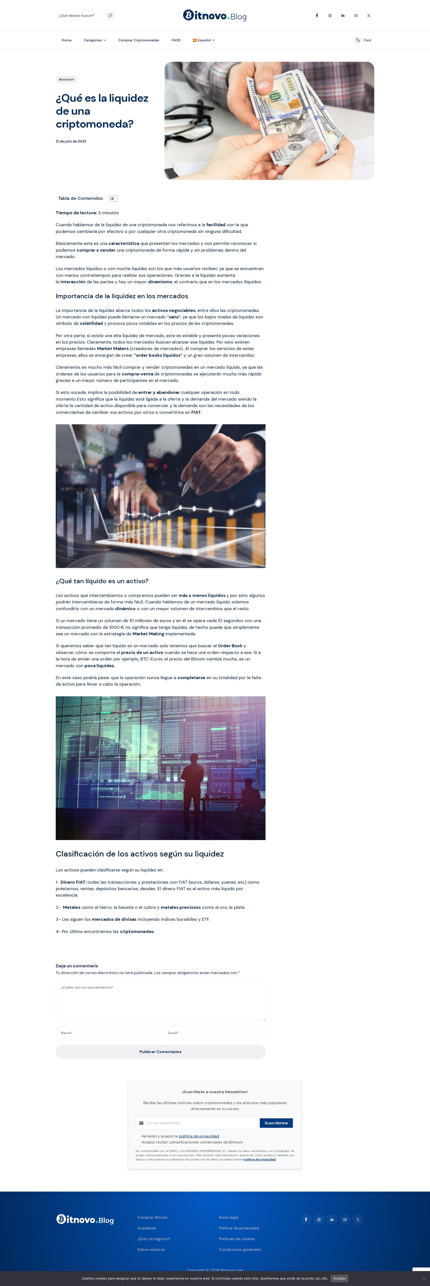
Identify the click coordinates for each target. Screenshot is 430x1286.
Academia (146, 1228)
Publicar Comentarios (160, 1051)
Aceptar (339, 1278)
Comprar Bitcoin (152, 1217)
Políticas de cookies (237, 1238)
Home (66, 40)
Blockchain (66, 79)
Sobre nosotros (151, 1249)
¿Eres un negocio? (153, 1238)
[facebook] (306, 1219)
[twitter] (357, 1219)
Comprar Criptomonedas (138, 40)
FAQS (176, 40)
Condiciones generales (240, 1249)
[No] (423, 1278)
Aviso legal (228, 1217)
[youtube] (344, 1219)
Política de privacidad (239, 1228)
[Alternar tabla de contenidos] (110, 198)
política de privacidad (199, 1136)
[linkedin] (331, 1219)
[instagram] (319, 1219)
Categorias (93, 40)
